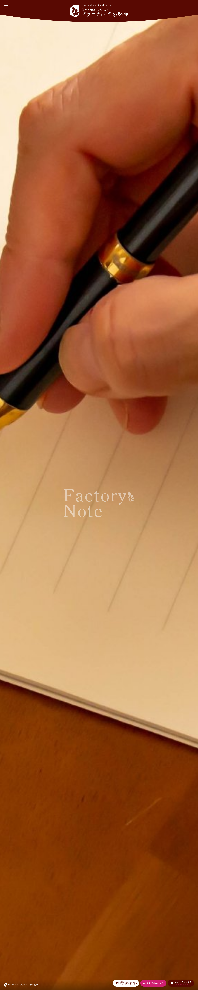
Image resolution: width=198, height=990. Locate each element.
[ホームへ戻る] (99, 10)
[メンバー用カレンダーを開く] (181, 983)
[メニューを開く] (6, 6)
